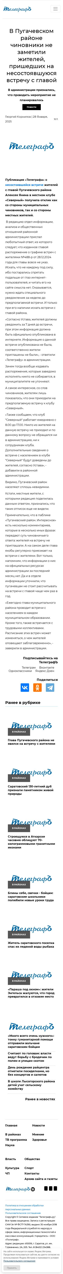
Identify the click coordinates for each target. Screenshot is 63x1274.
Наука (10, 1145)
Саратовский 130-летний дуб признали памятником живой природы (30, 790)
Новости (31, 107)
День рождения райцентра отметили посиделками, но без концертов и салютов (28, 1071)
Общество (32, 1159)
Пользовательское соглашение (23, 1213)
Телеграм (29, 667)
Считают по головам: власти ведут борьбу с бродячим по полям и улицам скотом (30, 1057)
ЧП (7, 1173)
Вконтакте (46, 667)
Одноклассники (20, 671)
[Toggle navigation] (55, 8)
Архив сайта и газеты (41, 1179)
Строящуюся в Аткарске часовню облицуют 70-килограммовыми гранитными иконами (31, 842)
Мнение (38, 1134)
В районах (13, 1134)
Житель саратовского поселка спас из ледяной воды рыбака (31, 944)
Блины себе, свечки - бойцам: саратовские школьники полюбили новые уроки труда (31, 896)
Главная (11, 1125)
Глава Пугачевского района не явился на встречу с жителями (31, 742)
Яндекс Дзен (44, 671)
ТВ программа (16, 1139)
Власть (10, 1159)
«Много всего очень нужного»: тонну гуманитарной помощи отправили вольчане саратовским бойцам (31, 1041)
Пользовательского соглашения (19, 1261)
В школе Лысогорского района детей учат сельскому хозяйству (31, 1085)
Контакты (31, 1173)
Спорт (29, 1168)
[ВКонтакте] (27, 687)
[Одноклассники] (39, 687)
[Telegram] (52, 687)
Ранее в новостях (40, 1099)
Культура (12, 1168)
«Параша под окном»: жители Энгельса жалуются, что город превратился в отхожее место (31, 993)
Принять (12, 1267)
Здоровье (39, 1139)
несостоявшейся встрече (24, 185)
